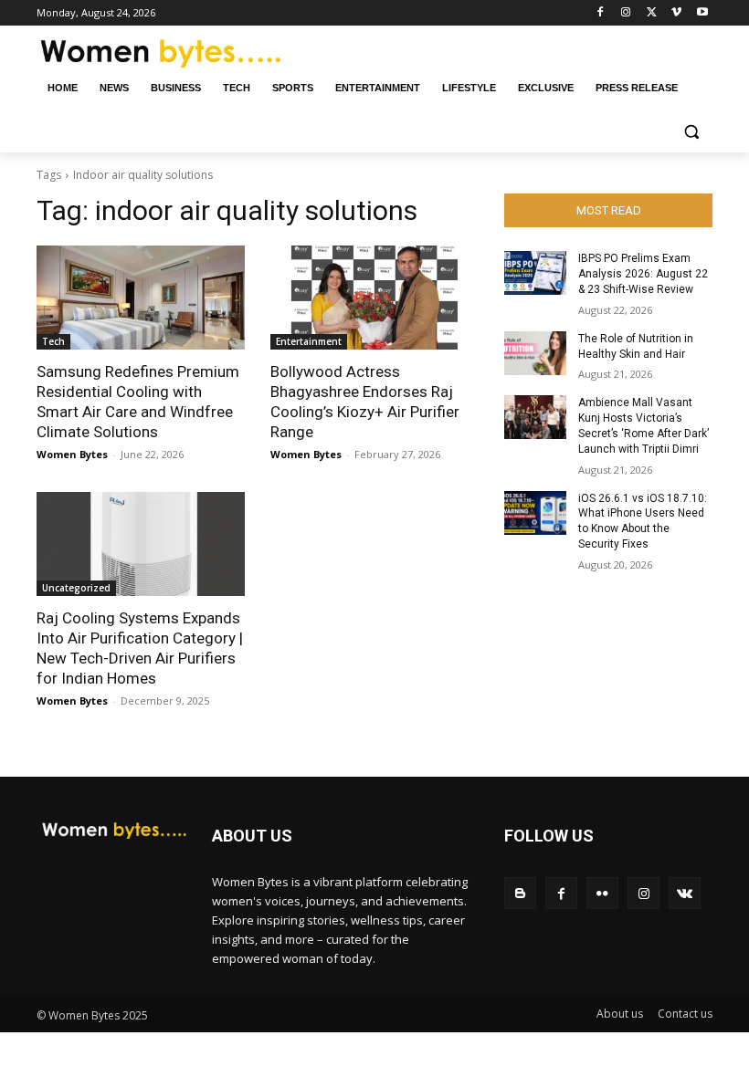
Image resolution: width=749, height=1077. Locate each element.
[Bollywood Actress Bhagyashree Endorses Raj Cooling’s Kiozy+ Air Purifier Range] (374, 298)
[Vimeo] (676, 13)
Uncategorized (76, 587)
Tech (53, 341)
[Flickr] (602, 893)
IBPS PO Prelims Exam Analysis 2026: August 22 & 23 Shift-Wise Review (643, 274)
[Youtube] (701, 13)
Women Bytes (72, 454)
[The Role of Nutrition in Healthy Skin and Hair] (535, 353)
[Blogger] (520, 893)
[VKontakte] (685, 893)
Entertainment (309, 341)
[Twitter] (651, 13)
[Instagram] (626, 13)
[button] (691, 131)
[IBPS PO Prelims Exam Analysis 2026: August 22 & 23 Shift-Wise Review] (535, 273)
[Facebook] (600, 13)
